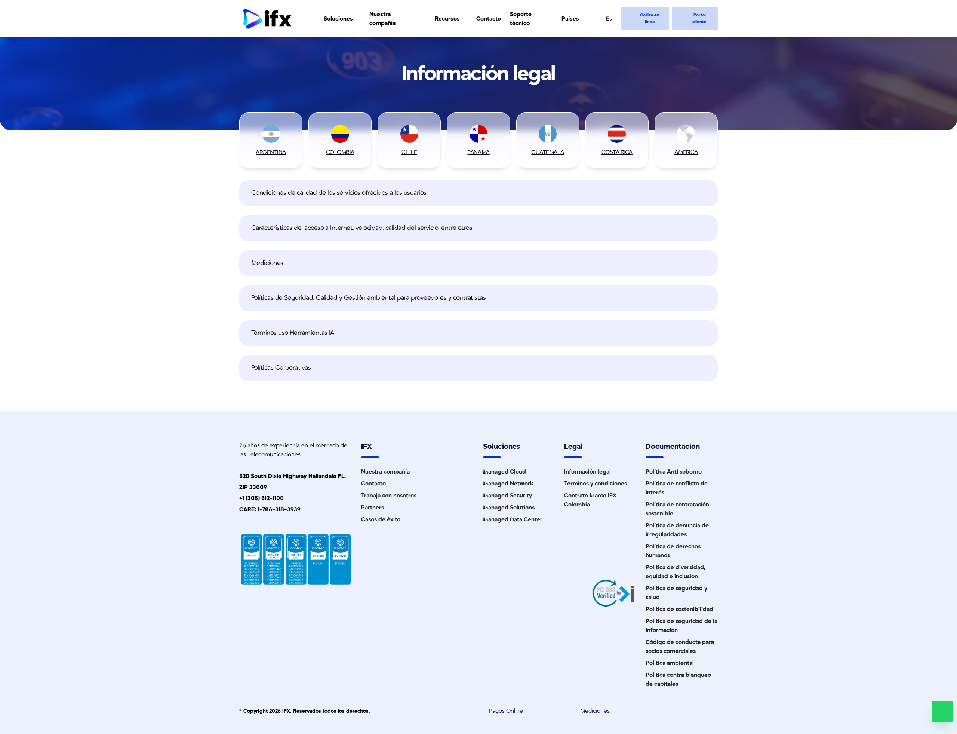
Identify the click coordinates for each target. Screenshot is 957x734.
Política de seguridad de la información (681, 625)
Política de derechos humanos (673, 551)
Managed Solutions (509, 507)
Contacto (488, 18)
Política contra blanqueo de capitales (678, 679)
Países (570, 18)
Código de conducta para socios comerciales (680, 646)
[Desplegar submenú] (357, 18)
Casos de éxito (380, 519)
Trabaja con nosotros (388, 495)
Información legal (587, 471)
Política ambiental (670, 663)
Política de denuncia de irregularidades (677, 530)
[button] (478, 193)
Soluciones (338, 18)
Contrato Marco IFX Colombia (590, 500)
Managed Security (507, 495)
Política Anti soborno (674, 471)
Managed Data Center (512, 519)
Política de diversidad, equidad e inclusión (675, 572)
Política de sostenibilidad (679, 609)
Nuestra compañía (382, 19)
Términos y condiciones (595, 483)
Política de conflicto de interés (677, 488)
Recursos (447, 18)
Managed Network (508, 483)
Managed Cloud (504, 471)
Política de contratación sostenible (677, 509)
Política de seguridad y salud (676, 593)
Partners (372, 507)
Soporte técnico (521, 19)
